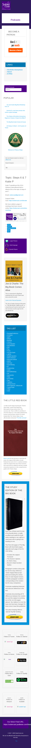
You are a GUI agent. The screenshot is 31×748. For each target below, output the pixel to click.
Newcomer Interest (12, 359)
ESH (8, 347)
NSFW (9, 361)
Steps (8, 376)
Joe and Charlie (11, 352)
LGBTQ (9, 354)
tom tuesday (10, 378)
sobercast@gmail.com (16, 195)
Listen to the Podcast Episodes (13, 300)
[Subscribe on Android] (9, 681)
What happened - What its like (14, 385)
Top (16, 741)
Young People (10, 387)
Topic (9, 231)
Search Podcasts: (9, 87)
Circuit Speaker (11, 343)
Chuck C (9, 342)
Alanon (9, 338)
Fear (8, 349)
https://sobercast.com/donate (18, 200)
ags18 (8, 336)
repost (8, 370)
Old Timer (9, 226)
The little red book (21, 417)
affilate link (8, 159)
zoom (8, 390)
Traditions (9, 382)
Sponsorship (10, 375)
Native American (11, 357)
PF (8, 366)
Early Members (11, 345)
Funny (9, 224)
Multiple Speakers (11, 356)
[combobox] (13, 89)
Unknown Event (11, 383)
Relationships (10, 368)
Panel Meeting (11, 364)
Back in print (7, 458)
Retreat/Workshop (11, 371)
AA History (10, 335)
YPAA (8, 389)
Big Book (9, 340)
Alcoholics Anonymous (21, 735)
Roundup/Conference (11, 228)
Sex (8, 373)
